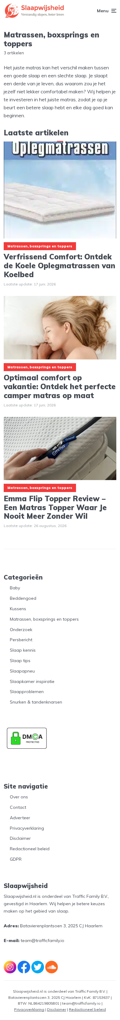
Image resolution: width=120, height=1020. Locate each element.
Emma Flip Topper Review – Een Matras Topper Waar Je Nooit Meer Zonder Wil (55, 507)
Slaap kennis (23, 650)
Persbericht (21, 639)
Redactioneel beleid (30, 848)
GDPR (16, 859)
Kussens (18, 608)
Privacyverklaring (27, 828)
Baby (15, 588)
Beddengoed (23, 598)
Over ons (19, 797)
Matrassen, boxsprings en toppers (39, 246)
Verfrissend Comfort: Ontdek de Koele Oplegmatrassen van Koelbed (59, 265)
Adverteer (20, 817)
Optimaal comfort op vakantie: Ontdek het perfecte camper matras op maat (60, 386)
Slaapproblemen (27, 691)
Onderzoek (21, 629)
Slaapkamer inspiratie (32, 681)
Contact (18, 807)
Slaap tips (20, 660)
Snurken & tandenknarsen (36, 702)
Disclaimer (20, 838)
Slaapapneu (22, 671)
